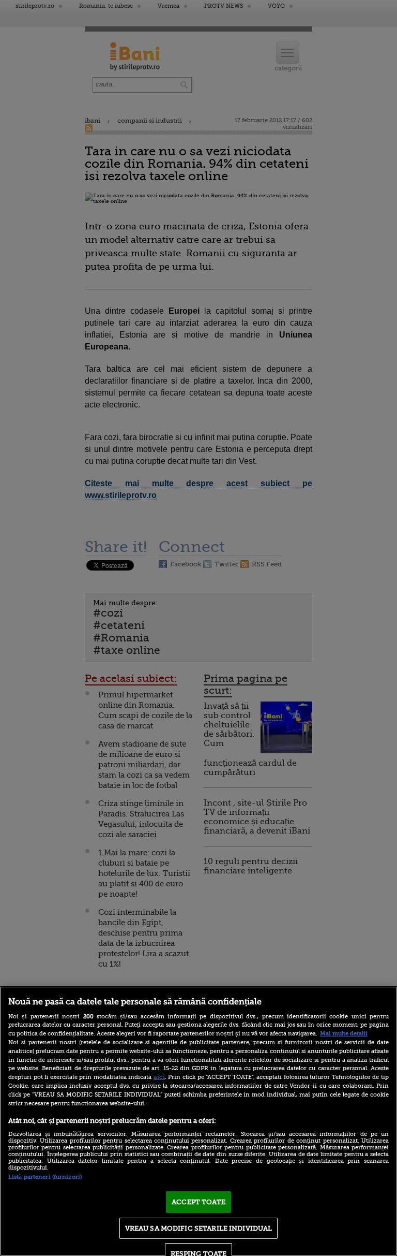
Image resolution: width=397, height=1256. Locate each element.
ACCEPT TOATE (198, 1202)
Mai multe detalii (344, 1033)
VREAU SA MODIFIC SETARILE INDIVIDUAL (198, 1228)
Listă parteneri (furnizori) (45, 1177)
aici (159, 1076)
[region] (198, 1121)
